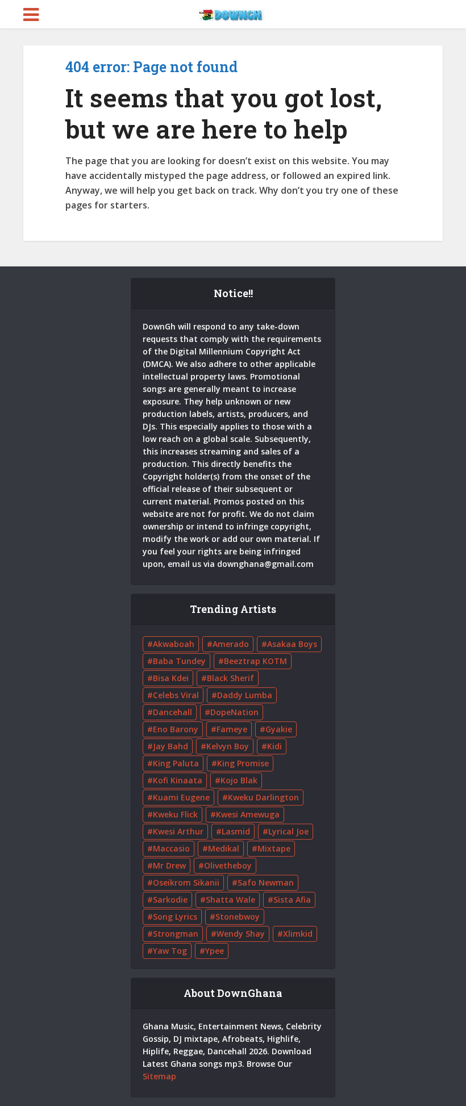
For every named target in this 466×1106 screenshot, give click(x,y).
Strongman (175, 933)
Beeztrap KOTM (255, 661)
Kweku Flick (175, 814)
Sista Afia (292, 899)
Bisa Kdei (171, 678)
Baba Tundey (179, 661)
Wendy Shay (241, 933)
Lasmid (236, 831)
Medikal (223, 848)
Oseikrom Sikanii (186, 882)
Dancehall (172, 712)
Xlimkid (298, 933)
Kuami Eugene (181, 797)
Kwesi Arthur (178, 831)
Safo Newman (266, 882)
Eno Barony (175, 729)
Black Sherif (230, 678)
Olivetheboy (228, 865)
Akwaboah (173, 643)
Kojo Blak (238, 780)
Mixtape (273, 848)
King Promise (243, 763)
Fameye (232, 729)
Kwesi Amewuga (248, 814)
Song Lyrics (175, 916)
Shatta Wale (230, 899)
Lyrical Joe (288, 831)
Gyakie (278, 729)
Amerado (231, 643)
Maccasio (171, 848)
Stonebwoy (237, 916)
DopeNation (234, 712)
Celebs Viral (176, 695)
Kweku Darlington (263, 797)
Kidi (274, 746)
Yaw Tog (170, 950)
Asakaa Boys (292, 643)
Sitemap (159, 1076)
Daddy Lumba (244, 695)
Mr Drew (169, 865)
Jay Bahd (170, 746)
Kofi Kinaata (177, 780)
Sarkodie (170, 899)
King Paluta (176, 763)
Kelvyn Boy (227, 746)
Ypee (214, 950)
